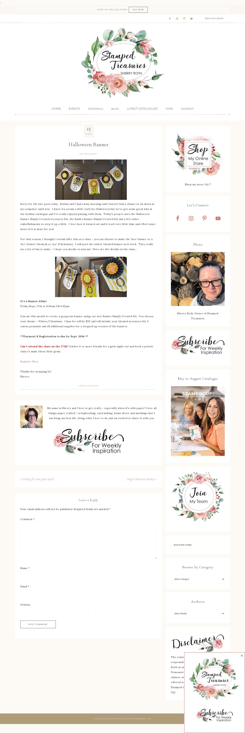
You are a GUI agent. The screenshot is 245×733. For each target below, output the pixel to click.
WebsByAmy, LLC (142, 719)
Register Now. (29, 361)
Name (25, 568)
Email (24, 586)
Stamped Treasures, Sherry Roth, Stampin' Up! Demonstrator (122, 63)
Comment (27, 519)
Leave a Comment (88, 386)
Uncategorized (88, 154)
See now (138, 9)
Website (25, 604)
